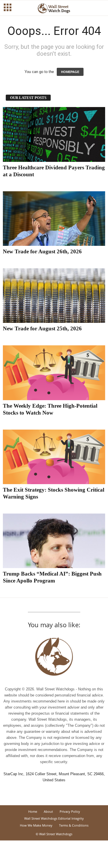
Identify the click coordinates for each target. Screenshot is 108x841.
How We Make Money (36, 825)
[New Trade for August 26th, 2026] (54, 218)
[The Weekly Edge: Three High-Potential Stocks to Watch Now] (54, 372)
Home (32, 811)
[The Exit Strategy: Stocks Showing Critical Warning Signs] (54, 457)
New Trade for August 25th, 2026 (42, 328)
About (48, 811)
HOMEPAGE (70, 72)
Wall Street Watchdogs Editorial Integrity (54, 818)
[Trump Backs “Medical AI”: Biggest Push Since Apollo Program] (54, 541)
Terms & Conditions (73, 825)
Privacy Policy (70, 811)
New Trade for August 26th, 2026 (42, 251)
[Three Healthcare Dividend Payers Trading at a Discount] (54, 134)
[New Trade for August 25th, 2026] (54, 295)
